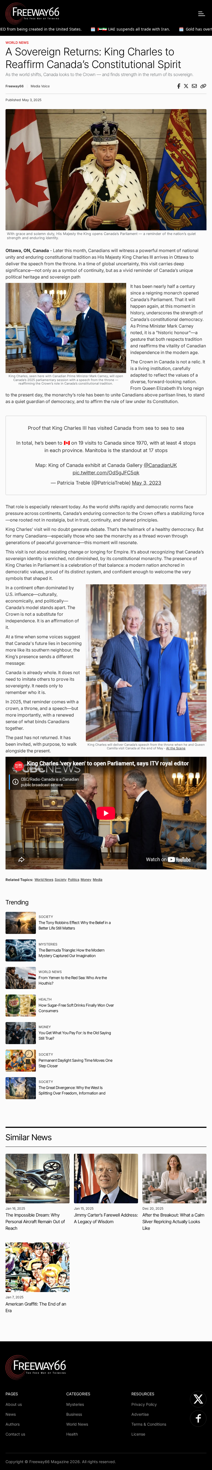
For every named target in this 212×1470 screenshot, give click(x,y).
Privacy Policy (144, 1404)
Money (86, 880)
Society (61, 880)
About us (14, 1404)
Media (97, 880)
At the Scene (176, 748)
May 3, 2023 (146, 483)
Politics (73, 880)
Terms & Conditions (148, 1424)
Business (74, 1414)
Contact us (15, 1434)
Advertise (140, 1414)
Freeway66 (15, 86)
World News (17, 42)
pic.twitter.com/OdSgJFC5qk (106, 472)
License (138, 1434)
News (11, 1414)
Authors (13, 1424)
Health (72, 1434)
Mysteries (75, 1404)
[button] (201, 13)
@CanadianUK (160, 465)
